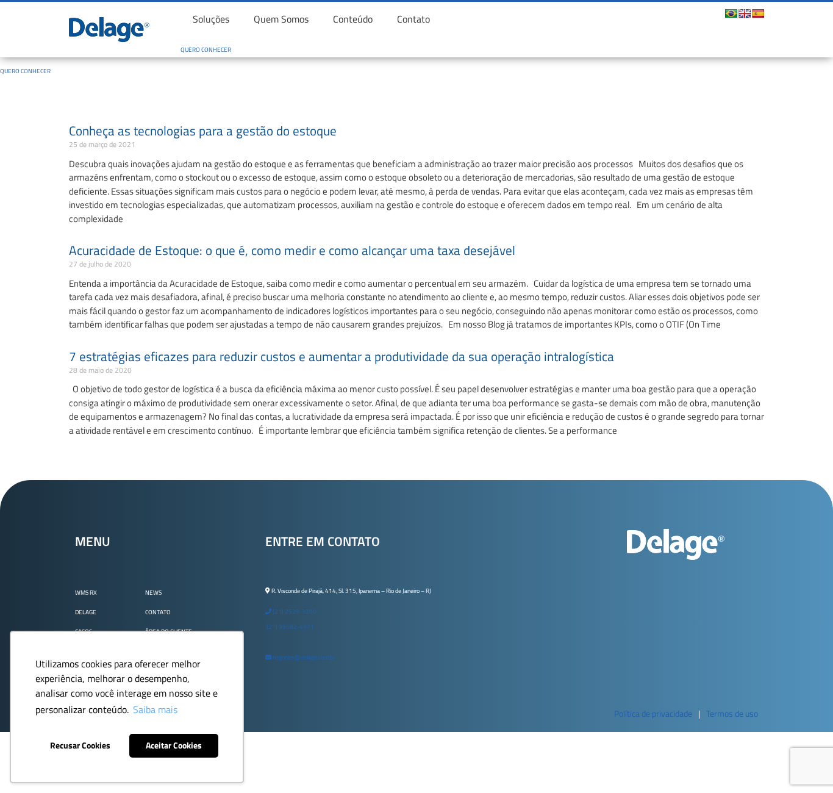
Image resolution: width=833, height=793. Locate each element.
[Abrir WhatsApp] (802, 762)
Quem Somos (281, 19)
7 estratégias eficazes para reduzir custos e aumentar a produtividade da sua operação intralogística (341, 356)
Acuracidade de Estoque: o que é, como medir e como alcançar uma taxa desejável (292, 250)
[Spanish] (758, 13)
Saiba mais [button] (155, 709)
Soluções (211, 19)
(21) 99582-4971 (289, 626)
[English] (744, 13)
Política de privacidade (653, 713)
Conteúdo (353, 19)
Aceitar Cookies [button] (174, 745)
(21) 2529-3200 (293, 611)
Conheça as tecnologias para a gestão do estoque (203, 130)
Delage (85, 612)
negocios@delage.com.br (303, 657)
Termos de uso (732, 713)
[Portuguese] (731, 13)
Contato (413, 19)
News (153, 592)
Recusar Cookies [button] (80, 745)
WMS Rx (86, 592)
